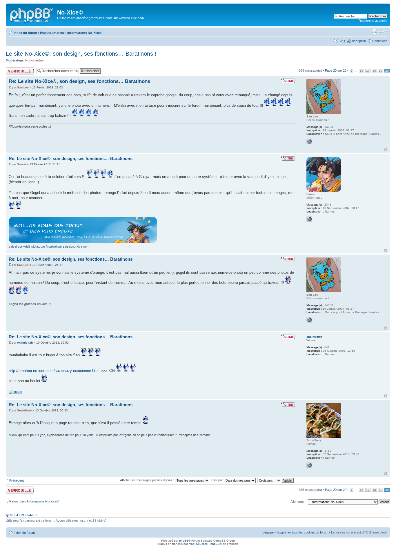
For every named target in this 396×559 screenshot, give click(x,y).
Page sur (335, 70)
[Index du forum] (32, 14)
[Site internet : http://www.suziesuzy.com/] (309, 465)
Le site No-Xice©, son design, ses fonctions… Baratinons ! (81, 53)
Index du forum (25, 33)
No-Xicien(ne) (35, 60)
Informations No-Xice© (84, 33)
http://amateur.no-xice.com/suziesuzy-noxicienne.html (54, 371)
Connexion (379, 41)
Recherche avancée (373, 20)
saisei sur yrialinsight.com (27, 246)
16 (361, 70)
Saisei (21, 164)
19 (380, 70)
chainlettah (25, 342)
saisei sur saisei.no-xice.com (68, 246)
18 (374, 70)
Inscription (358, 41)
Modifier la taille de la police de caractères (383, 31)
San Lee (23, 87)
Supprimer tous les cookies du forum (302, 532)
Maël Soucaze (198, 543)
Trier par (217, 480)
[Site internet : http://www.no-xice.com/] (309, 141)
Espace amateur (52, 33)
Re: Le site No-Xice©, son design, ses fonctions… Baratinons (79, 81)
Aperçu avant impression (374, 31)
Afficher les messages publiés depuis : (147, 480)
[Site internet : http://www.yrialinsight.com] (309, 219)
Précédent (16, 480)
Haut (385, 149)
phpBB (183, 540)
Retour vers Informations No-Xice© (34, 501)
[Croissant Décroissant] (275, 480)
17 (368, 70)
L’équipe (268, 532)
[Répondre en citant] (289, 81)
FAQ (342, 41)
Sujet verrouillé (16, 69)
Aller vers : (298, 501)
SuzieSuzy (24, 410)
